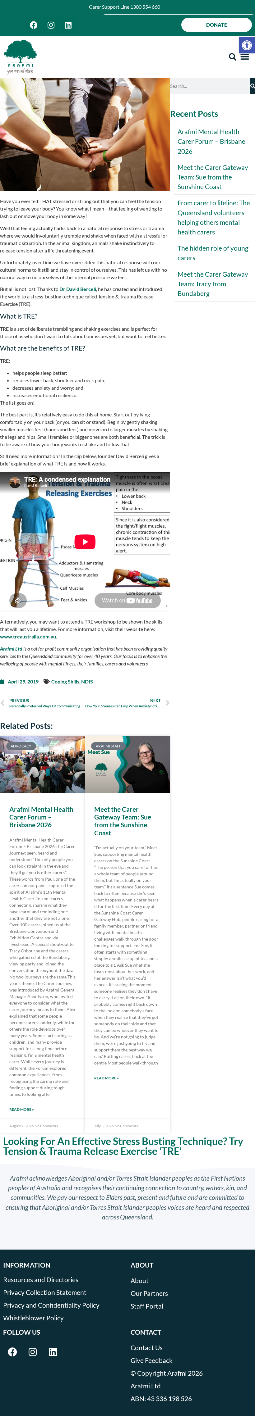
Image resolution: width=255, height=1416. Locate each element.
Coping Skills (65, 681)
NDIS (87, 681)
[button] (247, 45)
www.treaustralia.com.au (28, 636)
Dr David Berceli (77, 289)
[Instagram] (51, 25)
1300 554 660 (145, 7)
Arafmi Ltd (11, 648)
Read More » (21, 1109)
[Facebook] (34, 25)
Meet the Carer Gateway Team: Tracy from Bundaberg (213, 283)
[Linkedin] (68, 25)
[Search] (252, 86)
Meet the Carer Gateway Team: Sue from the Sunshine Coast (122, 821)
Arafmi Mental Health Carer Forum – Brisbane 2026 (41, 816)
